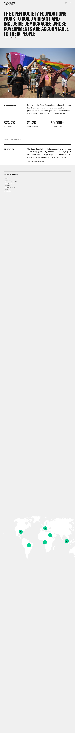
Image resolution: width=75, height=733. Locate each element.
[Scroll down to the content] (5, 43)
